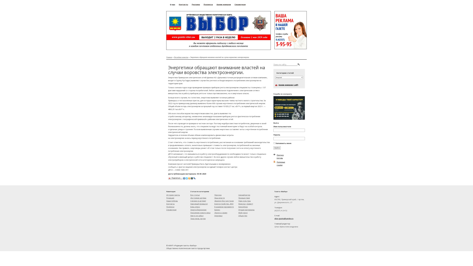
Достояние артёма (198, 198)
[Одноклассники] (189, 178)
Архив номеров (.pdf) (288, 85)
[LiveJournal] (194, 178)
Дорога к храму (220, 213)
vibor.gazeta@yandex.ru (283, 218)
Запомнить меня (283, 143)
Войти (277, 148)
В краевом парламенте (224, 207)
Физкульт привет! (245, 204)
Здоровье (218, 216)
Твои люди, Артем (198, 218)
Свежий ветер (244, 195)
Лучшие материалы (246, 210)
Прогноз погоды (280, 156)
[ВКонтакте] (184, 178)
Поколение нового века (200, 213)
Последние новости (181, 57)
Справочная (171, 210)
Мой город (242, 213)
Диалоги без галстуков (224, 201)
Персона (217, 195)
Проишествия (244, 198)
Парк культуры (244, 201)
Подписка (170, 207)
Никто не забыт (197, 216)
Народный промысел (199, 204)
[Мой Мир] (192, 178)
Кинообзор (243, 207)
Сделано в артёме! (198, 201)
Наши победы (172, 201)
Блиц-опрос (195, 207)
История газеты (173, 195)
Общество (242, 216)
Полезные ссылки (281, 163)
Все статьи (195, 195)
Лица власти (219, 198)
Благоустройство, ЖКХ (223, 204)
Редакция (170, 198)
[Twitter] (187, 178)
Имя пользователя (282, 126)
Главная (169, 57)
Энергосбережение (198, 210)
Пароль (276, 135)
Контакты (170, 204)
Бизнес (217, 210)
